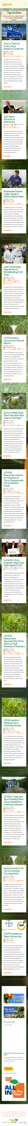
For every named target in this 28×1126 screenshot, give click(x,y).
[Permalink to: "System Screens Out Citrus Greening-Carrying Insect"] (14, 860)
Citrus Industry (6, 1113)
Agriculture (8, 126)
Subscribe (8, 1068)
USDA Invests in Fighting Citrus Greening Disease (12, 723)
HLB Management (9, 282)
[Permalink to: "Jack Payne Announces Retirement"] (14, 106)
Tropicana (18, 847)
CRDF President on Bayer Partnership (13, 935)
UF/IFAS (4, 94)
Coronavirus (19, 91)
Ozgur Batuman (6, 238)
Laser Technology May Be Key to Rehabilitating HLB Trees (13, 270)
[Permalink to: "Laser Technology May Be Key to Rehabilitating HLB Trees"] (14, 253)
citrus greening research (8, 91)
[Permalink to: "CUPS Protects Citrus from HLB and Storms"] (14, 330)
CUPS (16, 349)
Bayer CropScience (6, 977)
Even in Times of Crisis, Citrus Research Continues (13, 46)
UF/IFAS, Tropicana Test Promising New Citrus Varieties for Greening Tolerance (13, 800)
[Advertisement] (15, 1039)
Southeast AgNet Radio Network (10, 1111)
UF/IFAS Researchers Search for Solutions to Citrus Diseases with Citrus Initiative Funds (14, 479)
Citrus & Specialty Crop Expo (18, 1113)
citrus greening (6, 235)
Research (21, 56)
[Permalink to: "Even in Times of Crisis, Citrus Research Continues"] (14, 32)
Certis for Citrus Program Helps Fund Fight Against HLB (14, 562)
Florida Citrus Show (9, 1114)
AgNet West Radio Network (18, 1112)
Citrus (15, 126)
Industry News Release (11, 56)
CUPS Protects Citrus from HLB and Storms (14, 340)
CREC (17, 317)
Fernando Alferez (6, 463)
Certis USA (5, 605)
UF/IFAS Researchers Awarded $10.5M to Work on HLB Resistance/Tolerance (14, 641)
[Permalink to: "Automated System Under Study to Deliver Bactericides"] (14, 179)
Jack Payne (18, 161)
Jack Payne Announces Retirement (9, 119)
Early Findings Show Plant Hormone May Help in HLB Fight (14, 415)
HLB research (19, 689)
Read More (8, 87)
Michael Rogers (6, 533)
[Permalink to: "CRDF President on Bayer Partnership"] (14, 925)
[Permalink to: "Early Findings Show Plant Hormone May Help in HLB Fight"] (14, 401)
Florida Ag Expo (19, 1114)
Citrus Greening (9, 54)
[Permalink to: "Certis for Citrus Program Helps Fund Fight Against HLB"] (14, 548)
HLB (21, 384)
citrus (4, 460)
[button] (24, 3)
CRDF (24, 605)
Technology (8, 283)
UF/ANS (4, 163)
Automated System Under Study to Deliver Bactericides (14, 194)
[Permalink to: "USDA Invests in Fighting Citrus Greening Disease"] (14, 707)
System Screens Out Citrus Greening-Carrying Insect (13, 871)
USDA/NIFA (5, 771)
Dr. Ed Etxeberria (6, 319)
